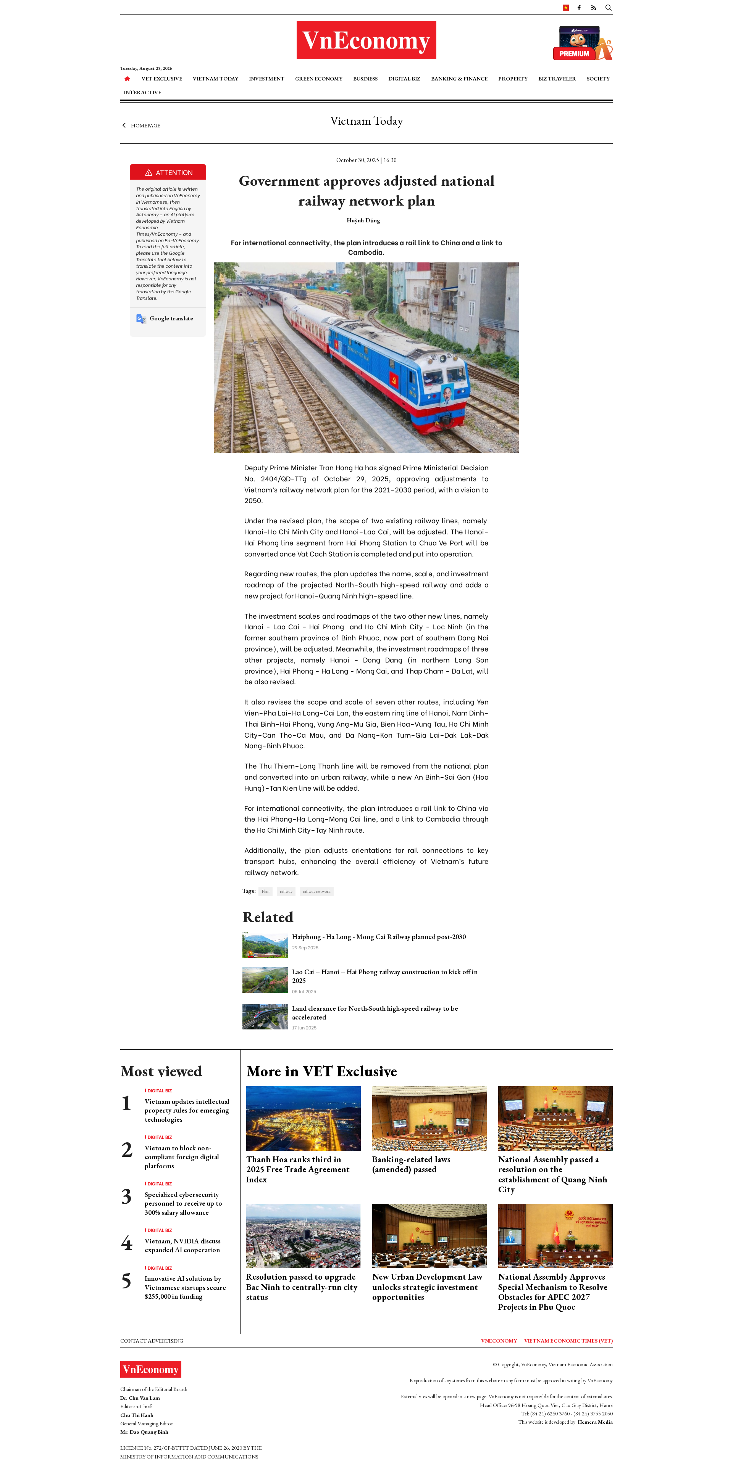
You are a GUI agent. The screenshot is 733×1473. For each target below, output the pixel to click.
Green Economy (318, 78)
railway (286, 891)
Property (513, 78)
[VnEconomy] (566, 7)
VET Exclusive (162, 78)
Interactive (142, 92)
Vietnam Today (215, 78)
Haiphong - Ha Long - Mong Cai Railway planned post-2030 (379, 936)
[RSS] (593, 7)
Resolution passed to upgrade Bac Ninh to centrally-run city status (301, 1287)
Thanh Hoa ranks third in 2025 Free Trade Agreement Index (298, 1169)
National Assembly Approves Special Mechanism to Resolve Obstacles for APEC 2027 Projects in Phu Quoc (552, 1291)
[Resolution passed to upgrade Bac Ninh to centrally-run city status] (303, 1235)
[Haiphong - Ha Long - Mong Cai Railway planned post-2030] (265, 944)
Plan (266, 891)
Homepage (145, 125)
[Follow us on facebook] (579, 7)
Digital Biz (404, 78)
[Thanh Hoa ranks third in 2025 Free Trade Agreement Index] (303, 1118)
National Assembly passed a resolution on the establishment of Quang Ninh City (552, 1174)
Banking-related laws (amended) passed (411, 1164)
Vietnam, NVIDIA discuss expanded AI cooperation (183, 1245)
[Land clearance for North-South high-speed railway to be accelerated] (265, 1015)
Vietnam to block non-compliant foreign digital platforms (182, 1156)
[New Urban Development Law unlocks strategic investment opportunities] (429, 1235)
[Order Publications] (583, 42)
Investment (266, 78)
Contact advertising (151, 1340)
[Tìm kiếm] (608, 7)
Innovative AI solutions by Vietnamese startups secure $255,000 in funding (185, 1287)
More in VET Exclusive (321, 1071)
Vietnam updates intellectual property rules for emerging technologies (187, 1110)
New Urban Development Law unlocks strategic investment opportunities (427, 1287)
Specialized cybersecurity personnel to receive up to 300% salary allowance (183, 1203)
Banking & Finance (459, 78)
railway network (317, 891)
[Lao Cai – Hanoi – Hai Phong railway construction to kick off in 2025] (265, 979)
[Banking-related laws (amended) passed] (429, 1118)
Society (598, 78)
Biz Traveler (557, 78)
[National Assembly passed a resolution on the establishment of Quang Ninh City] (555, 1118)
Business (365, 78)
